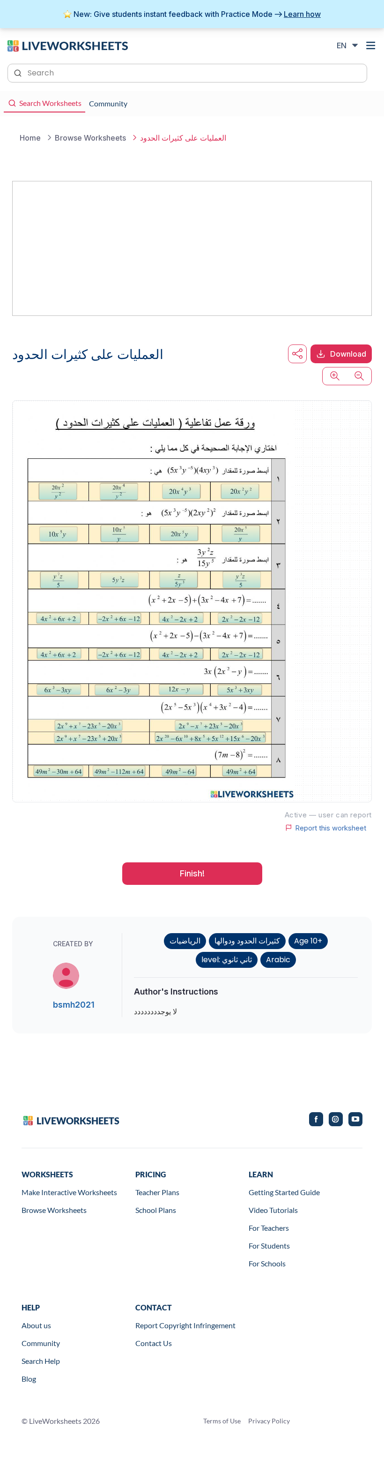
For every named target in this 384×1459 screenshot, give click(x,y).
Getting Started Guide (284, 1192)
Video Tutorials (273, 1209)
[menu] (371, 45)
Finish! (192, 873)
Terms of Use (222, 1421)
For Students (269, 1245)
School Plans (155, 1209)
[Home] (67, 45)
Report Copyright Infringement (185, 1325)
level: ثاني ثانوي (226, 959)
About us (36, 1325)
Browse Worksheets (54, 1209)
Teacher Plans (157, 1192)
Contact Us (153, 1343)
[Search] (18, 72)
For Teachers (269, 1227)
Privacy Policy (269, 1421)
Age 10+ (308, 940)
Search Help (41, 1360)
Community (41, 1343)
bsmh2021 (74, 1005)
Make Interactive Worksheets (69, 1192)
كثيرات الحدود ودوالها (247, 940)
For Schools (267, 1263)
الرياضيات (185, 940)
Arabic (278, 959)
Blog (29, 1378)
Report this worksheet (330, 827)
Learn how (302, 14)
